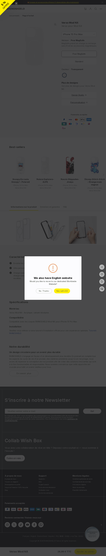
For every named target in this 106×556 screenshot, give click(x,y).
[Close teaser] (16, 3)
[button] (8, 8)
